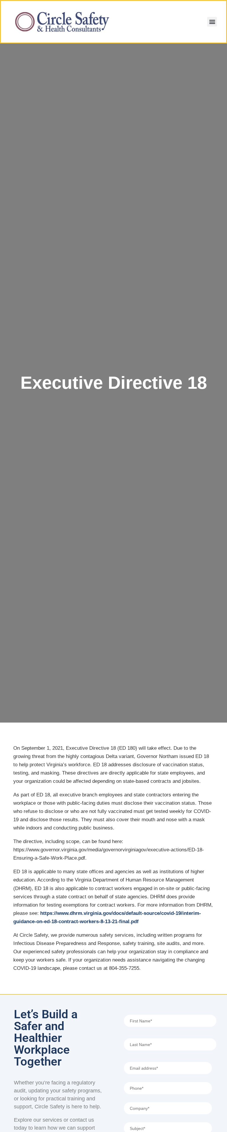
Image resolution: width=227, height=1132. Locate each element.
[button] (212, 22)
